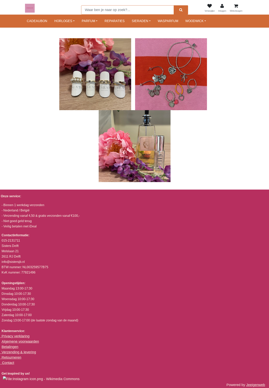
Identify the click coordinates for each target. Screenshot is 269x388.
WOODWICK (194, 21)
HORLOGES (63, 21)
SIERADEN (140, 21)
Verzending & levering (19, 352)
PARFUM (88, 21)
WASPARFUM (168, 21)
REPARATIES (115, 21)
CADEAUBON (37, 21)
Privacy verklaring (16, 336)
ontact (9, 363)
